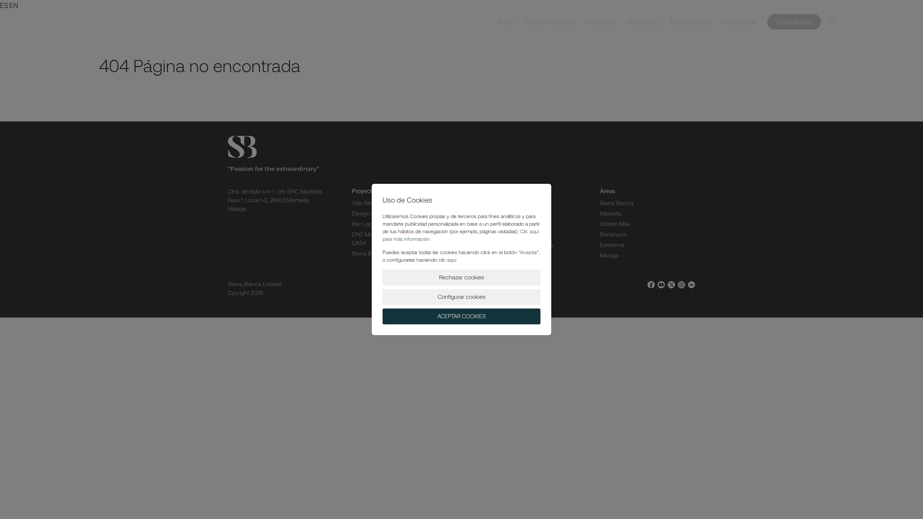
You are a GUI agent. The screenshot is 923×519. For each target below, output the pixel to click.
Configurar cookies (462, 296)
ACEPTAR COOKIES (461, 316)
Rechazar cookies (461, 277)
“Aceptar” (528, 252)
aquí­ (451, 260)
